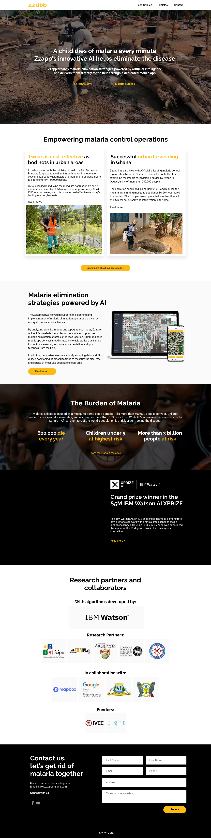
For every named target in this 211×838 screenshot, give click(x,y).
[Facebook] (32, 803)
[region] (53, 651)
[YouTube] (38, 803)
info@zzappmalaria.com (52, 786)
